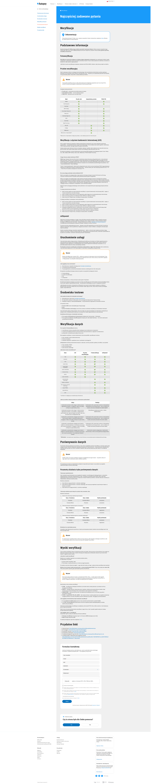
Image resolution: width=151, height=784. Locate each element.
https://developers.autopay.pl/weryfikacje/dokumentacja (82, 628)
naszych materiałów (105, 767)
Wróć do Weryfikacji (43, 9)
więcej (75, 691)
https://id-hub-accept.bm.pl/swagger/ (77, 629)
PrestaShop (39, 751)
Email (64, 658)
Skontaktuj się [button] (99, 771)
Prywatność (94, 705)
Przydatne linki (40, 30)
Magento (39, 750)
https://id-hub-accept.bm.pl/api (79, 631)
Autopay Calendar (89, 3)
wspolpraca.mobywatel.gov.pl (98, 222)
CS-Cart (39, 758)
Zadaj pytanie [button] (99, 759)
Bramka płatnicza (60, 739)
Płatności (52, 3)
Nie (90, 724)
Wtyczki (58, 753)
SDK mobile (39, 739)
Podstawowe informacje (43, 13)
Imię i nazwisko (66, 655)
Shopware (39, 756)
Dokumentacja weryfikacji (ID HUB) (44, 744)
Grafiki (58, 751)
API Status (81, 3)
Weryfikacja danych (41, 21)
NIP (64, 662)
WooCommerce (40, 753)
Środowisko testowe (42, 19)
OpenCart (39, 754)
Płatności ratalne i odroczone (71, 3)
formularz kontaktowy (86, 266)
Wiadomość (66, 673)
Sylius (38, 757)
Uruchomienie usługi (41, 16)
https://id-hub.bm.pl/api (79, 632)
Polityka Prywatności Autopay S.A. (42, 782)
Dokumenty (59, 750)
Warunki (98, 705)
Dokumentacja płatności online (43, 742)
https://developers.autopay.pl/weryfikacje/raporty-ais (91, 634)
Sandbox (39, 741)
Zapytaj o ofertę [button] (99, 745)
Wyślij (67, 701)
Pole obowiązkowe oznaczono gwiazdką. (68, 696)
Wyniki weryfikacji (41, 27)
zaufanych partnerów (70, 694)
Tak (71, 724)
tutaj (102, 38)
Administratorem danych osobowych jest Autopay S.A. (70, 698)
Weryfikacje (59, 3)
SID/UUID (65, 666)
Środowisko (66, 669)
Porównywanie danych (42, 24)
